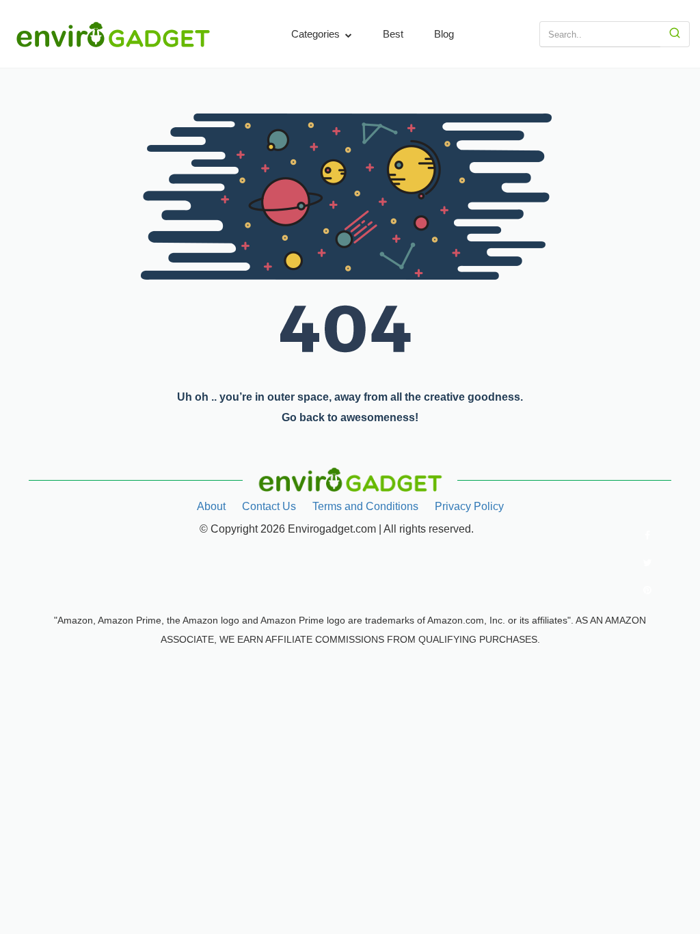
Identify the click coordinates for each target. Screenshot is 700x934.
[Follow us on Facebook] (647, 535)
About (211, 506)
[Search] (675, 34)
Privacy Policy (469, 506)
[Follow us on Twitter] (647, 562)
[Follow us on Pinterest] (647, 590)
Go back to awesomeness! (350, 417)
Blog (444, 34)
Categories (316, 34)
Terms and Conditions (365, 506)
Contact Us (269, 506)
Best (393, 34)
